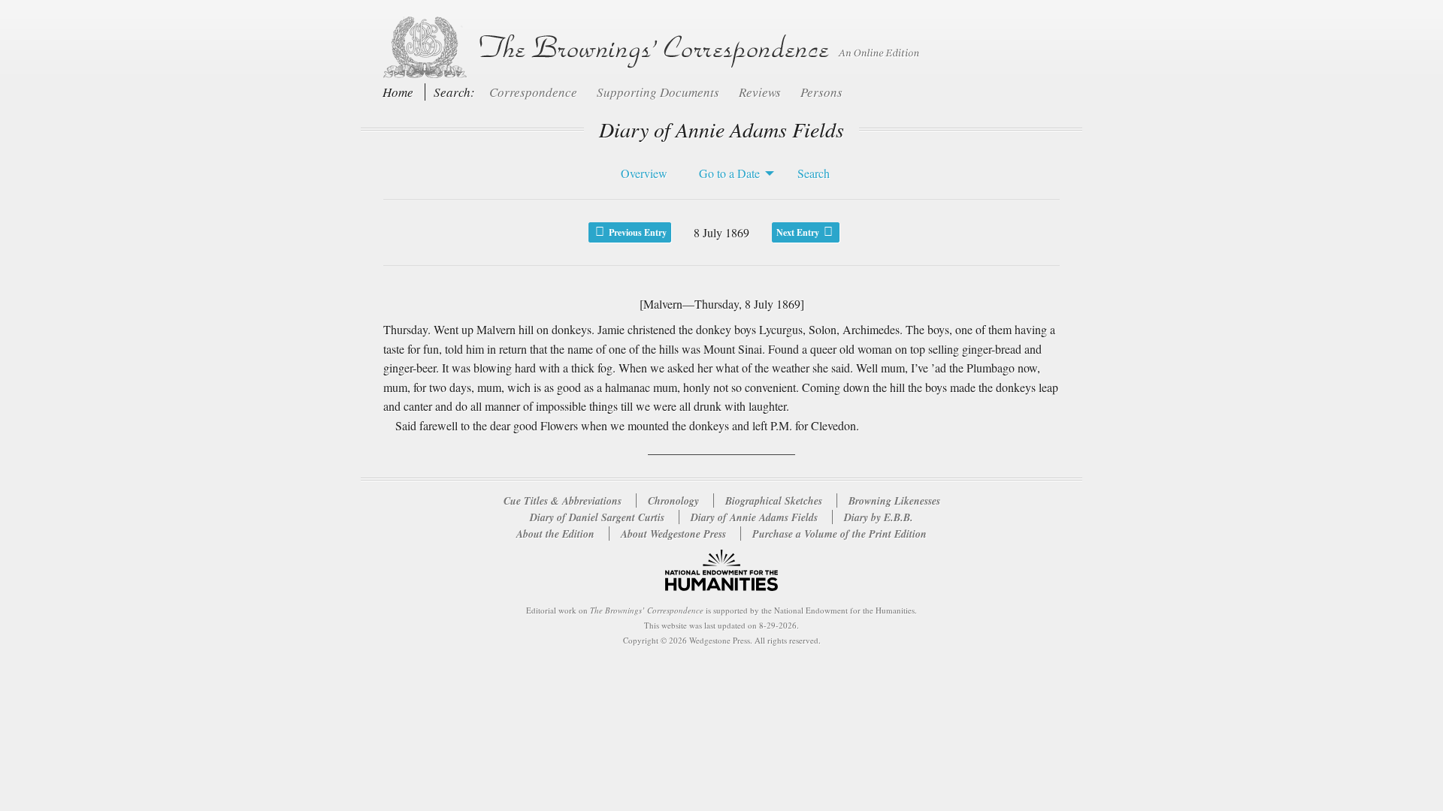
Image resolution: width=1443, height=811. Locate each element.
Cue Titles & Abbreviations (563, 500)
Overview (644, 173)
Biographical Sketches (773, 500)
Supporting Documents (659, 92)
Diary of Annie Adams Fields (756, 517)
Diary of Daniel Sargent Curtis (598, 517)
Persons (821, 92)
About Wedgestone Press (673, 533)
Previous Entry (637, 232)
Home (398, 92)
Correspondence (534, 92)
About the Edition (555, 533)
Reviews (761, 92)
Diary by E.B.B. (878, 517)
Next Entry (798, 232)
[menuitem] (640, 173)
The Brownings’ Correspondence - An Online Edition (648, 47)
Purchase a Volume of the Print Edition (839, 533)
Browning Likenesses (894, 500)
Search (813, 173)
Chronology (673, 500)
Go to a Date (729, 173)
